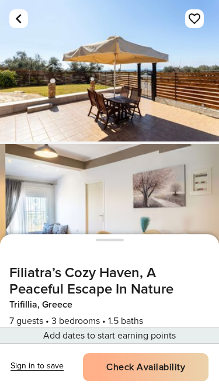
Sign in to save (37, 366)
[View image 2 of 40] (109, 214)
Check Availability (145, 367)
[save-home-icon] (194, 18)
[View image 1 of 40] (109, 70)
